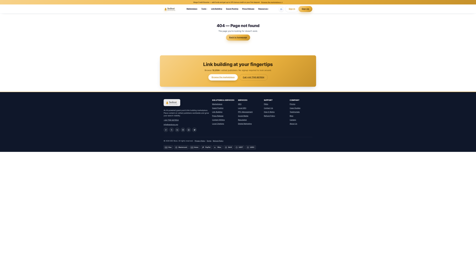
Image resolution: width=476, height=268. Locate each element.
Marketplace (192, 9)
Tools (204, 9)
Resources (263, 9)
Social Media (243, 116)
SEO (239, 104)
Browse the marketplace (223, 77)
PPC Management (245, 112)
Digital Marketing (245, 124)
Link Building (216, 9)
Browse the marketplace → (272, 2)
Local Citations (218, 124)
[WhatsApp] (188, 130)
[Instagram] (183, 130)
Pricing (292, 104)
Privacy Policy (200, 141)
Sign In (292, 9)
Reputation (242, 120)
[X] (171, 130)
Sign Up (305, 9)
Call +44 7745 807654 (253, 77)
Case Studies (295, 108)
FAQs (266, 104)
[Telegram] (194, 130)
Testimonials (295, 112)
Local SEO (242, 108)
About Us (293, 124)
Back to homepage (238, 37)
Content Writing (218, 120)
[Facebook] (166, 130)
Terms (209, 141)
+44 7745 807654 (171, 120)
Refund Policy (269, 116)
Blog (291, 116)
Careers (293, 120)
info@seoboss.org (171, 124)
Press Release (248, 9)
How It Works (269, 112)
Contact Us (268, 108)
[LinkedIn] (177, 130)
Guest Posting (232, 9)
